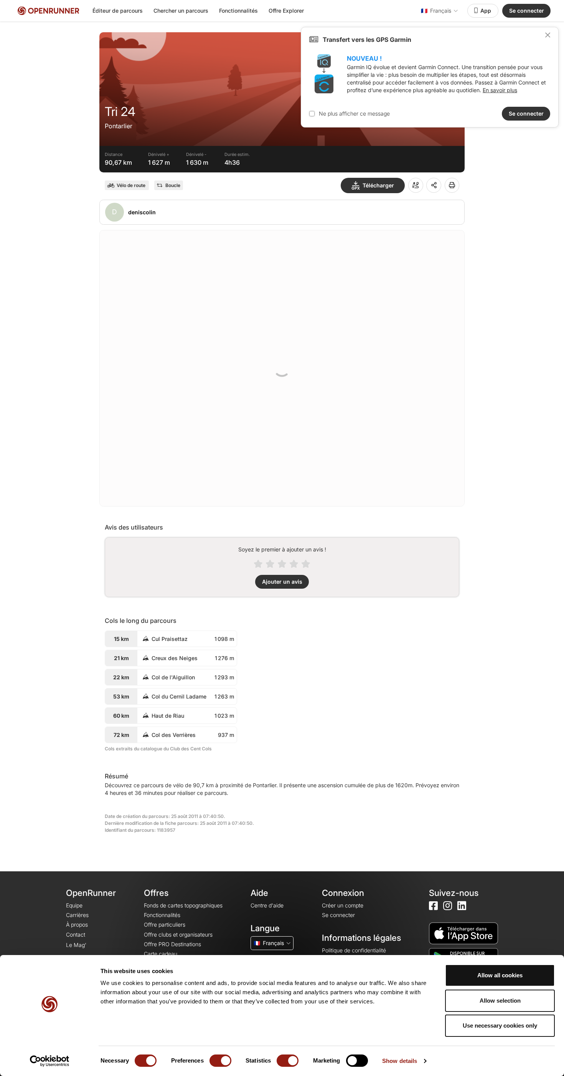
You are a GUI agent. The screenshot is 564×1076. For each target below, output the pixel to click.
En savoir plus (500, 90)
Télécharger (378, 185)
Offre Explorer (286, 10)
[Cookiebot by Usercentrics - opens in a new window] (49, 1061)
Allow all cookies (500, 975)
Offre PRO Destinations (172, 944)
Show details (399, 1061)
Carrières (77, 915)
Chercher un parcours (180, 10)
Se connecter (526, 10)
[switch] (220, 1060)
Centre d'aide (267, 905)
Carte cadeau (160, 953)
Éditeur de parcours (117, 10)
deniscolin (142, 212)
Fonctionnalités (238, 10)
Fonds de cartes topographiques (183, 905)
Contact (75, 934)
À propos (77, 924)
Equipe (74, 905)
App (485, 10)
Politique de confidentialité (354, 950)
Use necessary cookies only (500, 1025)
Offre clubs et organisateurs (178, 934)
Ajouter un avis (282, 581)
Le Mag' (76, 945)
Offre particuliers (164, 924)
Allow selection (500, 1000)
